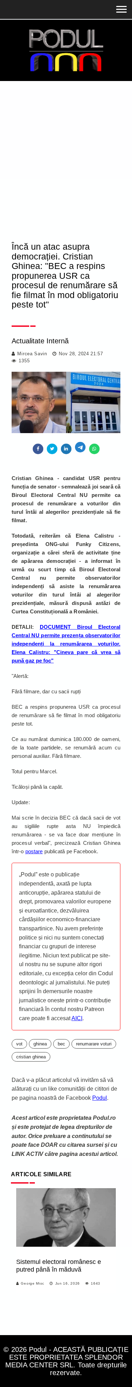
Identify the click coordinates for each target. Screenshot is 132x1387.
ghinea (40, 1043)
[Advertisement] (66, 150)
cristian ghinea (31, 1056)
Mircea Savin (32, 353)
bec (61, 1043)
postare (34, 851)
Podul (99, 1098)
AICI (76, 1018)
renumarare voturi (94, 1043)
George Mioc (32, 1283)
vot (19, 1043)
